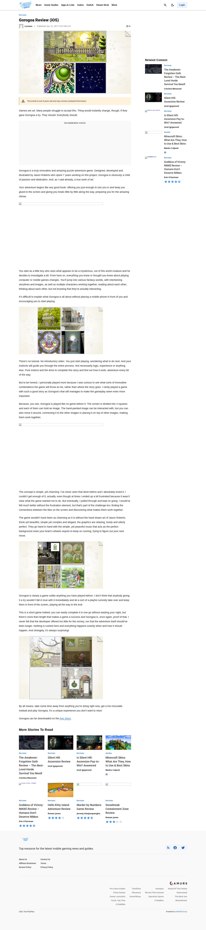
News (38, 5)
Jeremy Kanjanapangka (88, 813)
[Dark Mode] (172, 5)
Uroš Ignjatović (55, 766)
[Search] (165, 5)
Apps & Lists (67, 5)
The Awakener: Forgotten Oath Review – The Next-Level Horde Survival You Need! (31, 765)
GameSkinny (135, 896)
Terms (43, 863)
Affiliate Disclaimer (27, 863)
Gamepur (159, 889)
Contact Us (45, 859)
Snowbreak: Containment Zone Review (117, 808)
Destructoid (182, 892)
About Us (23, 859)
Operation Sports (156, 896)
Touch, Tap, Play (118, 900)
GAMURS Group (181, 912)
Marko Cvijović (113, 770)
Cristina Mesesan (27, 777)
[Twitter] (183, 848)
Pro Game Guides (117, 889)
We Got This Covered (154, 892)
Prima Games (119, 892)
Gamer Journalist (117, 896)
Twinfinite (136, 889)
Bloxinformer (181, 900)
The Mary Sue (181, 896)
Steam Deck (102, 5)
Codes (80, 5)
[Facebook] (175, 848)
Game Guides (51, 5)
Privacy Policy (46, 867)
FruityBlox (159, 900)
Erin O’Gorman (26, 821)
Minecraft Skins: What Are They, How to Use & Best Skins (118, 761)
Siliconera (136, 892)
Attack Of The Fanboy (177, 889)
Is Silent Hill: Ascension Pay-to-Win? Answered (88, 761)
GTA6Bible (120, 904)
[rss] (168, 848)
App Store (65, 718)
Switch (89, 5)
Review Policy (25, 867)
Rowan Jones (54, 813)
